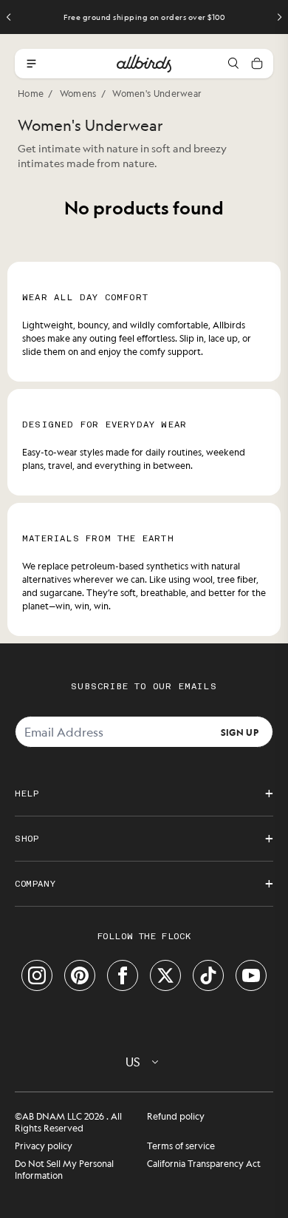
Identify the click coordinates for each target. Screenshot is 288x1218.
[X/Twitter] (165, 975)
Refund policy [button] (176, 1116)
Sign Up (239, 731)
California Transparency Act (204, 1163)
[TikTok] (208, 975)
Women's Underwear (157, 93)
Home (31, 93)
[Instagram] (36, 975)
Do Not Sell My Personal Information (64, 1169)
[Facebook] (122, 975)
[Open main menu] (31, 63)
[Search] (233, 63)
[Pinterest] (79, 975)
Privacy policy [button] (43, 1145)
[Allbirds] (144, 63)
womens (78, 93)
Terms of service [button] (181, 1145)
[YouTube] (251, 975)
